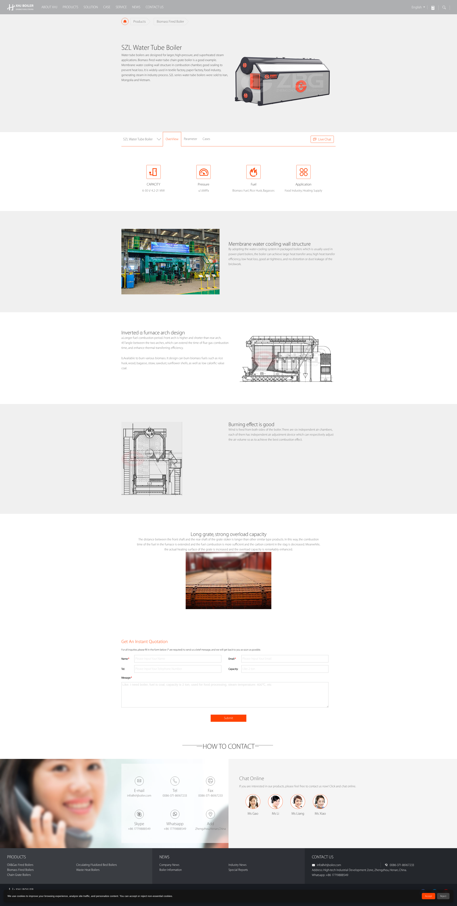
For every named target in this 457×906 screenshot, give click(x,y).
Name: (125, 658)
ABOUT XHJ (49, 7)
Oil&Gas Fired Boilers (20, 865)
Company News (169, 865)
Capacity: (233, 669)
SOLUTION (91, 7)
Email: (232, 658)
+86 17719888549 (139, 828)
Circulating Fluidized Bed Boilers (96, 865)
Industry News (237, 865)
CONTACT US (155, 7)
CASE (106, 7)
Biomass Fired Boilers (20, 870)
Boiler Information (170, 870)
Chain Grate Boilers (19, 875)
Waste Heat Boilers (88, 870)
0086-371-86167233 (402, 865)
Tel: (123, 669)
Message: (126, 677)
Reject (443, 896)
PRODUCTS (70, 7)
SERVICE (121, 7)
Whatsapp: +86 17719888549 (330, 875)
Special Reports (238, 870)
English (417, 7)
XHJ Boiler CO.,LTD (20, 7)
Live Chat (324, 139)
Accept (428, 896)
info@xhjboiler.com (139, 795)
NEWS (136, 7)
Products (139, 22)
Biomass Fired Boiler (170, 22)
